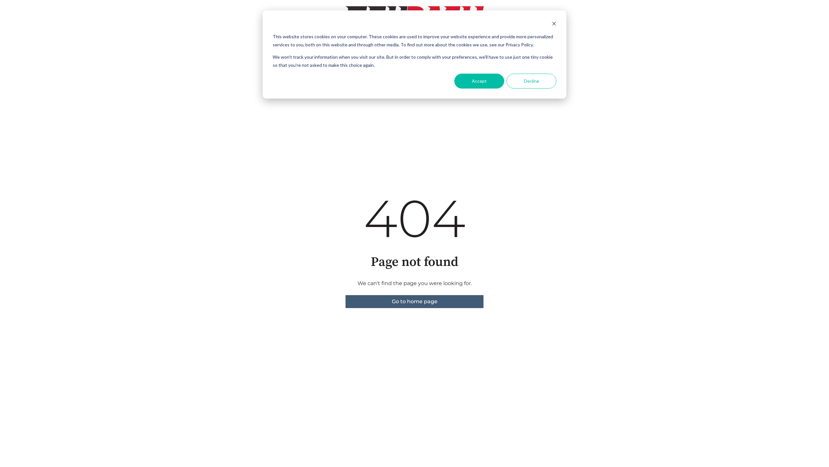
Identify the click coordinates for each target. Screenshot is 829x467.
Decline (531, 81)
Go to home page (414, 301)
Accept (479, 81)
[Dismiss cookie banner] (554, 24)
